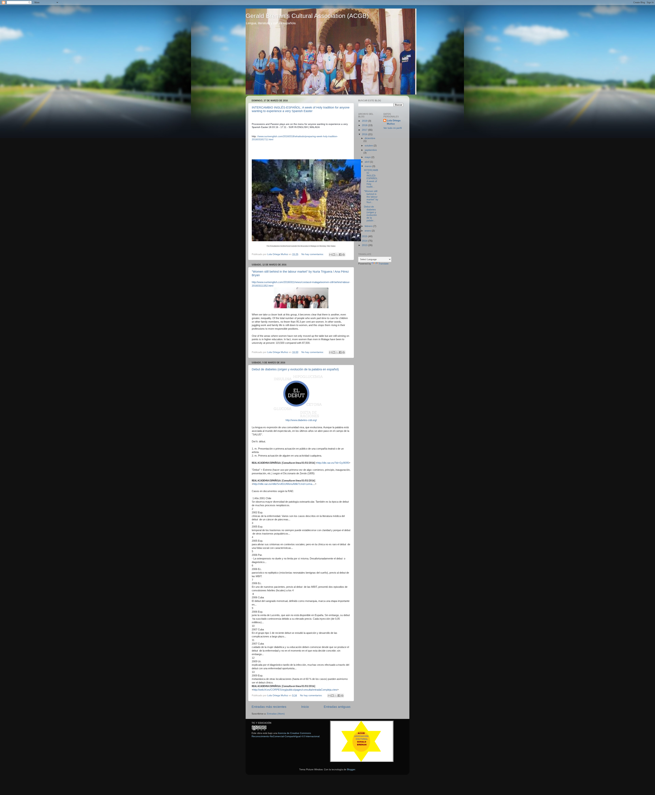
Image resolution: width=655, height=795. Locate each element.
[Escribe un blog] (334, 254)
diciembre (370, 138)
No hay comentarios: (312, 254)
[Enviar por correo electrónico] (330, 254)
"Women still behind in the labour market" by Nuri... (371, 197)
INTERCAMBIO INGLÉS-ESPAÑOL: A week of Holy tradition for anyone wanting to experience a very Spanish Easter (301, 109)
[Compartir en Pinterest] (343, 254)
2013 (365, 245)
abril (367, 162)
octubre (369, 145)
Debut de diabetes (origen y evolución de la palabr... (370, 213)
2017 (365, 130)
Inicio (305, 707)
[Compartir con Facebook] (340, 254)
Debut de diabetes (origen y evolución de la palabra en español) (295, 369)
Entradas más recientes (269, 707)
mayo (368, 157)
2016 (365, 134)
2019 (365, 121)
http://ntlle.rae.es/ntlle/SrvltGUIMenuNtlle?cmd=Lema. (283, 484)
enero (368, 230)
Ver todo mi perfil (392, 128)
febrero (369, 226)
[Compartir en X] (337, 254)
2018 (365, 125)
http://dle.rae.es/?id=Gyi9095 (333, 462)
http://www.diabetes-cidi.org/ (301, 420)
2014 (365, 241)
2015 (365, 236)
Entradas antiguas (337, 707)
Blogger (351, 769)
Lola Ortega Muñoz (394, 122)
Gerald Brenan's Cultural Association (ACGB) (307, 15)
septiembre (371, 150)
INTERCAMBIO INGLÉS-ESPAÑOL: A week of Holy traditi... (371, 178)
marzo (368, 166)
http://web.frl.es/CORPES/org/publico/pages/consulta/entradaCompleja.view (295, 689)
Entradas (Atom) (276, 713)
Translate (384, 263)
